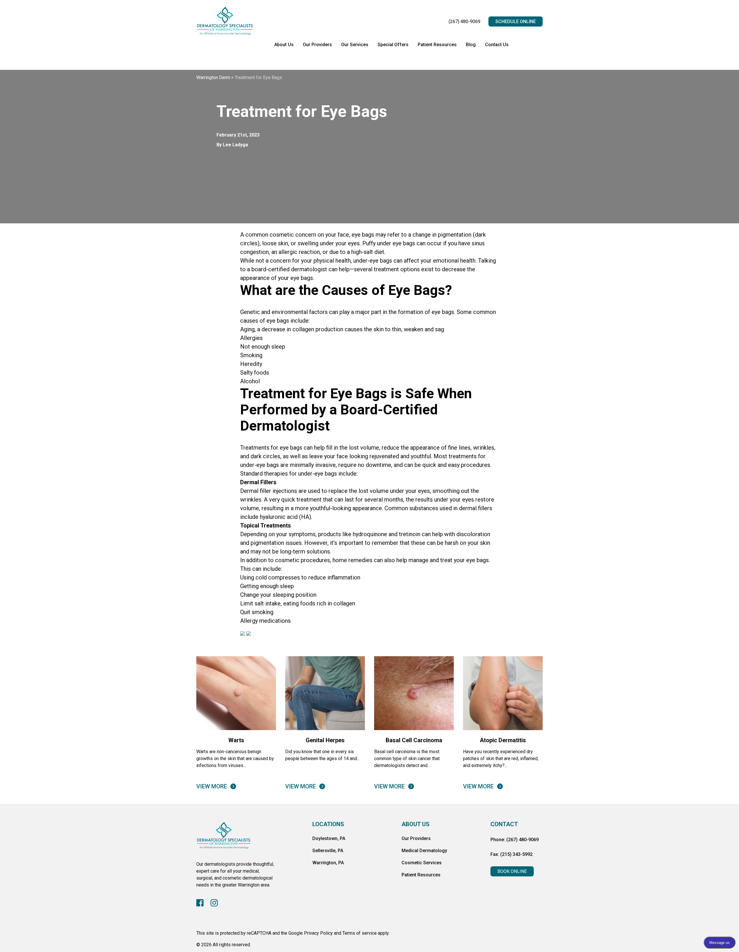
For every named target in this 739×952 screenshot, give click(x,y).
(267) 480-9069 (464, 21)
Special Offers (393, 44)
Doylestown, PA (328, 838)
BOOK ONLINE (512, 871)
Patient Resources (437, 44)
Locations (328, 824)
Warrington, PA (328, 862)
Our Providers (317, 44)
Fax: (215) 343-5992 (511, 854)
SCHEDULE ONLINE (515, 21)
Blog (471, 44)
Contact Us (497, 44)
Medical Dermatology (424, 850)
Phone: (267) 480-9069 (514, 839)
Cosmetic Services (422, 862)
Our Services (354, 44)
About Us (284, 44)
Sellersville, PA (327, 850)
